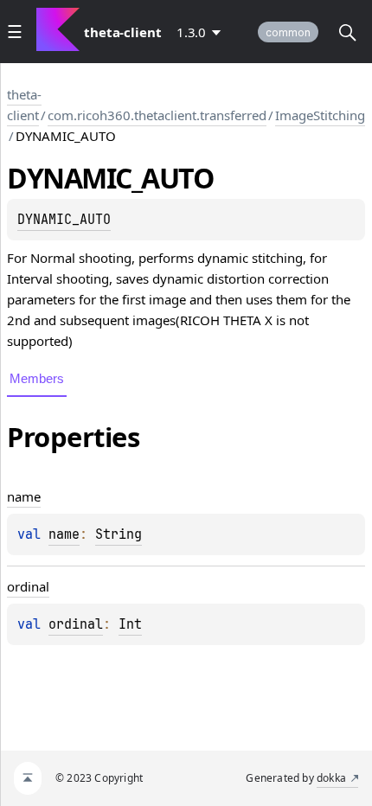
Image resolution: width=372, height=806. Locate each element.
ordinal (75, 624)
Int (130, 624)
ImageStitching (320, 115)
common (288, 32)
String (118, 534)
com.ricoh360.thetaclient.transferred (157, 115)
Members (37, 378)
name (64, 534)
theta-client (24, 105)
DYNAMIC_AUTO (64, 219)
